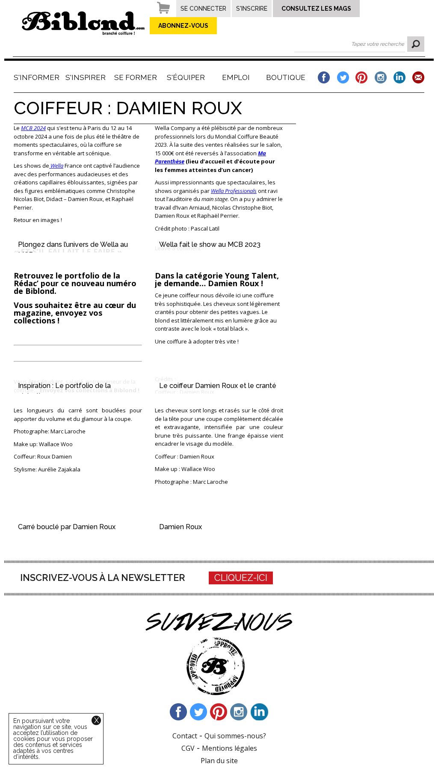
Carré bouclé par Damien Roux (66, 527)
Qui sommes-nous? (235, 735)
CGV (188, 748)
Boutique (285, 77)
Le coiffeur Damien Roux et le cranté (217, 386)
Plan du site (219, 760)
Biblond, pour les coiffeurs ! (83, 23)
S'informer (35, 77)
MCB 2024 (33, 128)
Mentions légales (229, 748)
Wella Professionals (234, 191)
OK (415, 44)
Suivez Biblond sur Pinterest (219, 712)
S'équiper (186, 77)
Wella (56, 165)
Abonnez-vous (183, 25)
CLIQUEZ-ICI (240, 577)
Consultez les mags (316, 8)
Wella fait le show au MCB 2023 (209, 244)
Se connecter (203, 8)
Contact (184, 735)
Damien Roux (180, 527)
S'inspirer (85, 77)
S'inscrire (251, 8)
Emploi (236, 77)
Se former (135, 77)
